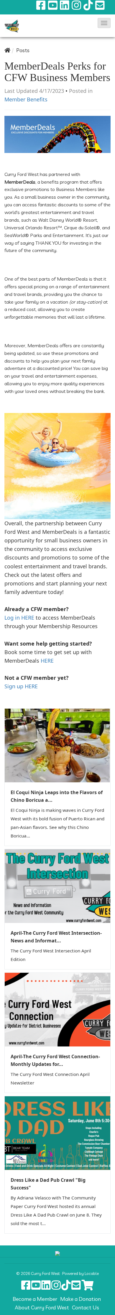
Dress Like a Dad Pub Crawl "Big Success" (48, 1184)
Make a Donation (80, 1299)
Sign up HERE (21, 686)
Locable (92, 1273)
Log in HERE (19, 617)
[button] (104, 23)
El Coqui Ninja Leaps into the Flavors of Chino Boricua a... (57, 796)
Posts (22, 50)
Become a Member (35, 1299)
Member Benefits (25, 99)
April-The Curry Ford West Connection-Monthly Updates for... (55, 1060)
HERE (47, 660)
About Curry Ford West (42, 1307)
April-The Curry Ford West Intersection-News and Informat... (56, 937)
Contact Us (85, 1307)
